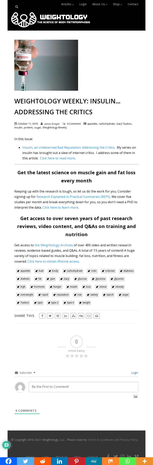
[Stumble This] (73, 316)
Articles (66, 4)
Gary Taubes (123, 123)
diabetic (25, 278)
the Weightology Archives (54, 245)
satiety (94, 294)
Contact (133, 4)
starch (110, 294)
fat (39, 278)
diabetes (128, 270)
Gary (66, 278)
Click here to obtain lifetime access (53, 261)
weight (86, 302)
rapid (45, 294)
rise (79, 294)
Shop (116, 4)
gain (52, 278)
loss (88, 286)
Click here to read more (57, 158)
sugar (37, 127)
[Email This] (89, 316)
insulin (18, 127)
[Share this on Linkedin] (66, 316)
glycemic (119, 278)
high (23, 286)
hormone (39, 286)
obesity (119, 286)
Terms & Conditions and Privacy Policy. (113, 440)
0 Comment (74, 123)
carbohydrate (107, 123)
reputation (63, 294)
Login (83, 4)
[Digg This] (81, 316)
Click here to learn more (60, 207)
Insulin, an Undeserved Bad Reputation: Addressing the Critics (68, 147)
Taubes (25, 302)
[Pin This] (58, 316)
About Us (98, 4)
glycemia (100, 278)
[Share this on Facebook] (42, 316)
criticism (110, 270)
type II (70, 302)
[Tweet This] (50, 316)
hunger (57, 286)
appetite (92, 123)
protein (28, 127)
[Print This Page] (97, 316)
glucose (82, 278)
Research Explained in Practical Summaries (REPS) (73, 196)
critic (94, 270)
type (40, 302)
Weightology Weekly (55, 127)
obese (103, 286)
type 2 (54, 302)
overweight (27, 294)
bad (41, 270)
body (55, 270)
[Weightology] (50, 28)
